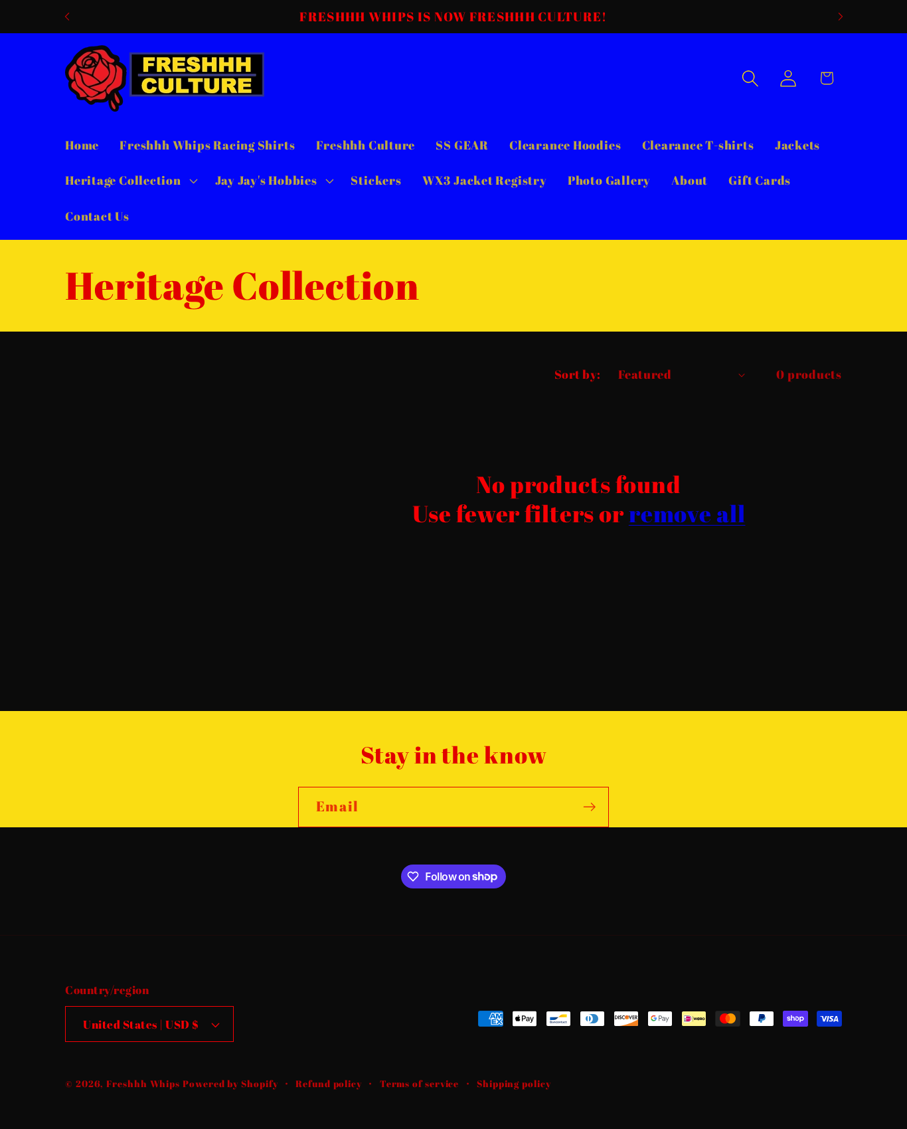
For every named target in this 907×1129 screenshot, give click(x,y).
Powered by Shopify (230, 1083)
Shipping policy (514, 1083)
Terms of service (419, 1083)
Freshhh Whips (143, 1083)
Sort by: (577, 374)
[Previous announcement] (67, 16)
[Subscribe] (589, 807)
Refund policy (328, 1083)
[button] (129, 181)
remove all (687, 513)
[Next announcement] (840, 16)
